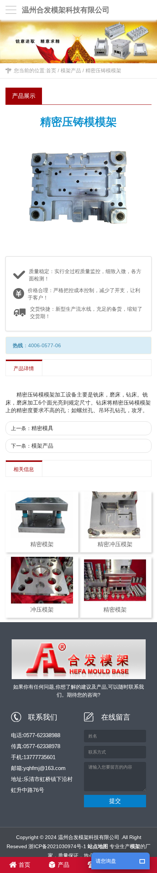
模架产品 (71, 70)
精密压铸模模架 (103, 70)
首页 (51, 70)
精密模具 (42, 428)
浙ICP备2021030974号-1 (57, 846)
